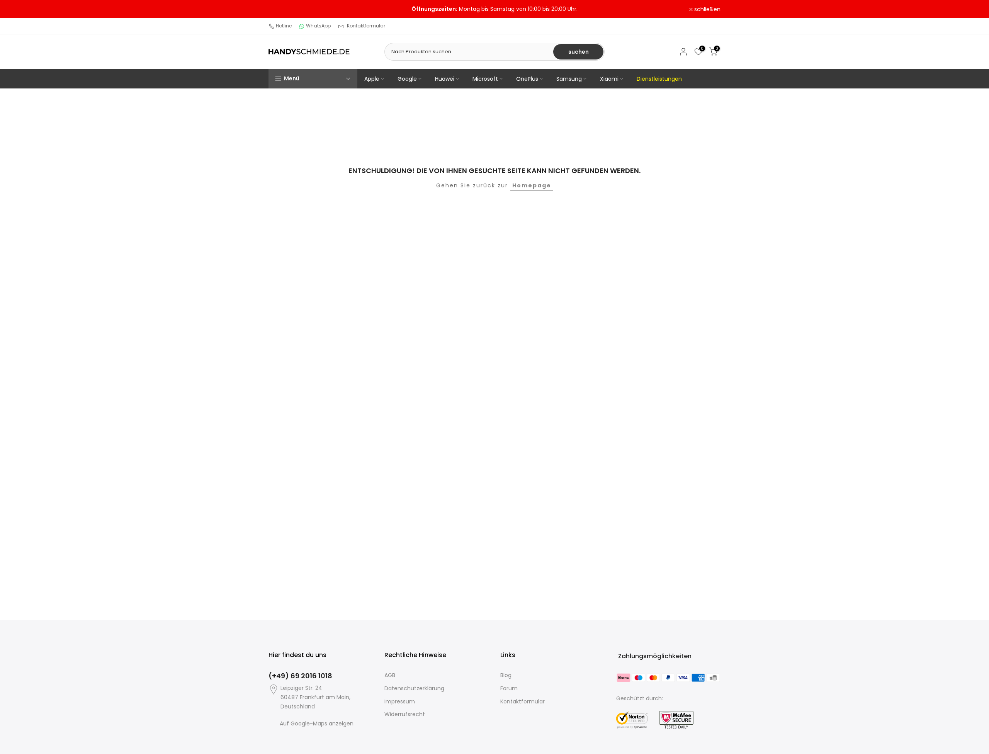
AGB (389, 675)
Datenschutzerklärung (414, 688)
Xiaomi (609, 79)
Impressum (399, 701)
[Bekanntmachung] (494, 9)
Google (407, 79)
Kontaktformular (366, 25)
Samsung (569, 79)
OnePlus (527, 79)
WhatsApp (318, 25)
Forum (509, 688)
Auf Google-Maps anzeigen (316, 723)
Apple (371, 79)
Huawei (444, 79)
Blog (505, 675)
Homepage (531, 185)
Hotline (284, 25)
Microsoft (485, 79)
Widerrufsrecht (404, 714)
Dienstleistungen (659, 79)
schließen (286, 9)
